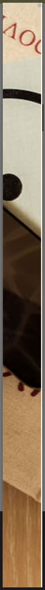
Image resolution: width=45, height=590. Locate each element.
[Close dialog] (40, 5)
